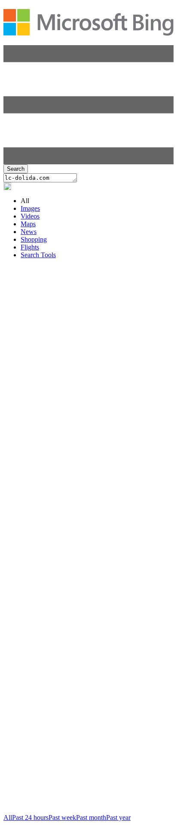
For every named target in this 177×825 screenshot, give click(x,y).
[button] (88, 162)
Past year (118, 817)
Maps (28, 224)
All (7, 817)
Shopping (34, 239)
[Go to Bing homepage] (88, 31)
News (29, 231)
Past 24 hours (30, 817)
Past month (91, 817)
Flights (30, 247)
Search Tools (38, 255)
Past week (62, 817)
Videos (30, 216)
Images (30, 208)
